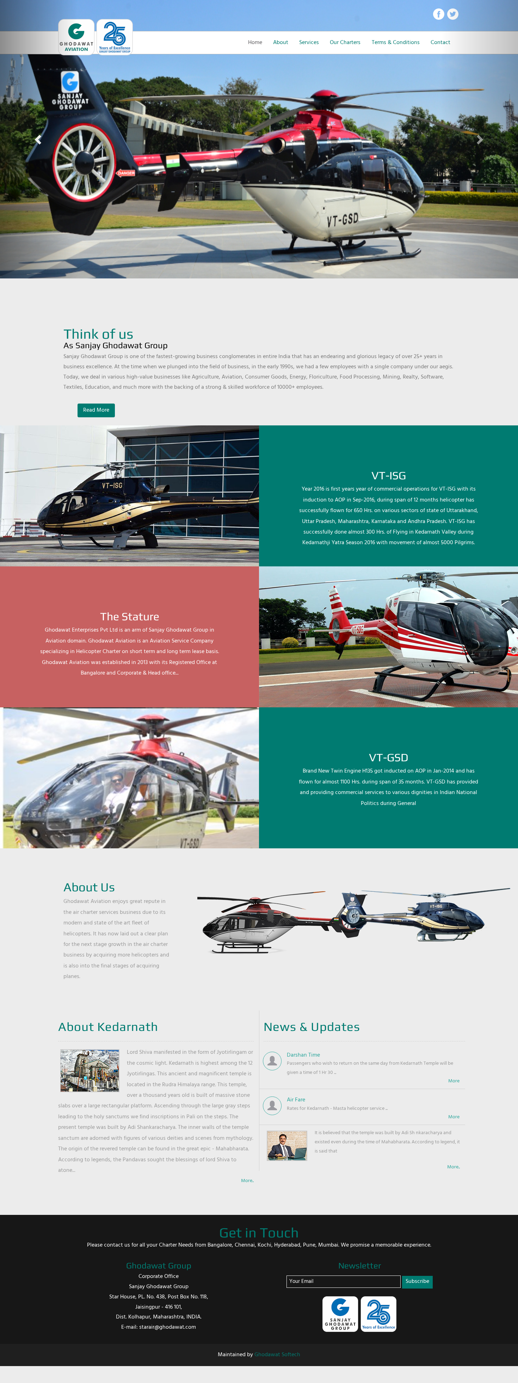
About (280, 42)
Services (309, 42)
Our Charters (345, 42)
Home (255, 42)
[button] (39, 139)
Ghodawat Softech (277, 1354)
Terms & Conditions (396, 42)
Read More (96, 410)
